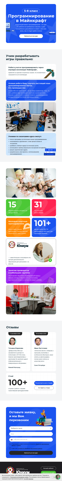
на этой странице (28, 478)
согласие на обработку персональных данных (30, 448)
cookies (19, 445)
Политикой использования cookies (19, 477)
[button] (31, 36)
